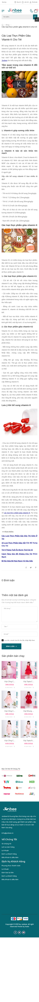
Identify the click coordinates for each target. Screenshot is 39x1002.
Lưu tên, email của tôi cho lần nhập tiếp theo (19, 640)
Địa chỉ (19, 2)
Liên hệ (26, 2)
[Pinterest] (35, 568)
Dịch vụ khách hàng (9, 854)
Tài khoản (34, 2)
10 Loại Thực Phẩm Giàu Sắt (14, 543)
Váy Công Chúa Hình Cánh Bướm (17, 740)
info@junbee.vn (7, 833)
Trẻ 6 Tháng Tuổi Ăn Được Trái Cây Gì (17, 550)
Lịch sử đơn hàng (8, 847)
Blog (7, 25)
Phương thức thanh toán (11, 866)
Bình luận (10, 646)
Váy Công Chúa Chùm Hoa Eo (16, 711)
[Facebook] (26, 568)
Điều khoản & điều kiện (10, 857)
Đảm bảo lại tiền (8, 872)
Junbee (4, 60)
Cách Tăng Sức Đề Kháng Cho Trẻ (17, 554)
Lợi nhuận (5, 850)
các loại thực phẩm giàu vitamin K (17, 513)
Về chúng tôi (6, 844)
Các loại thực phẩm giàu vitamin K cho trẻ (19, 27)
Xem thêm (10, 677)
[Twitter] (31, 568)
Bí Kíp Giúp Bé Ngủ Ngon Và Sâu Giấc (17, 561)
